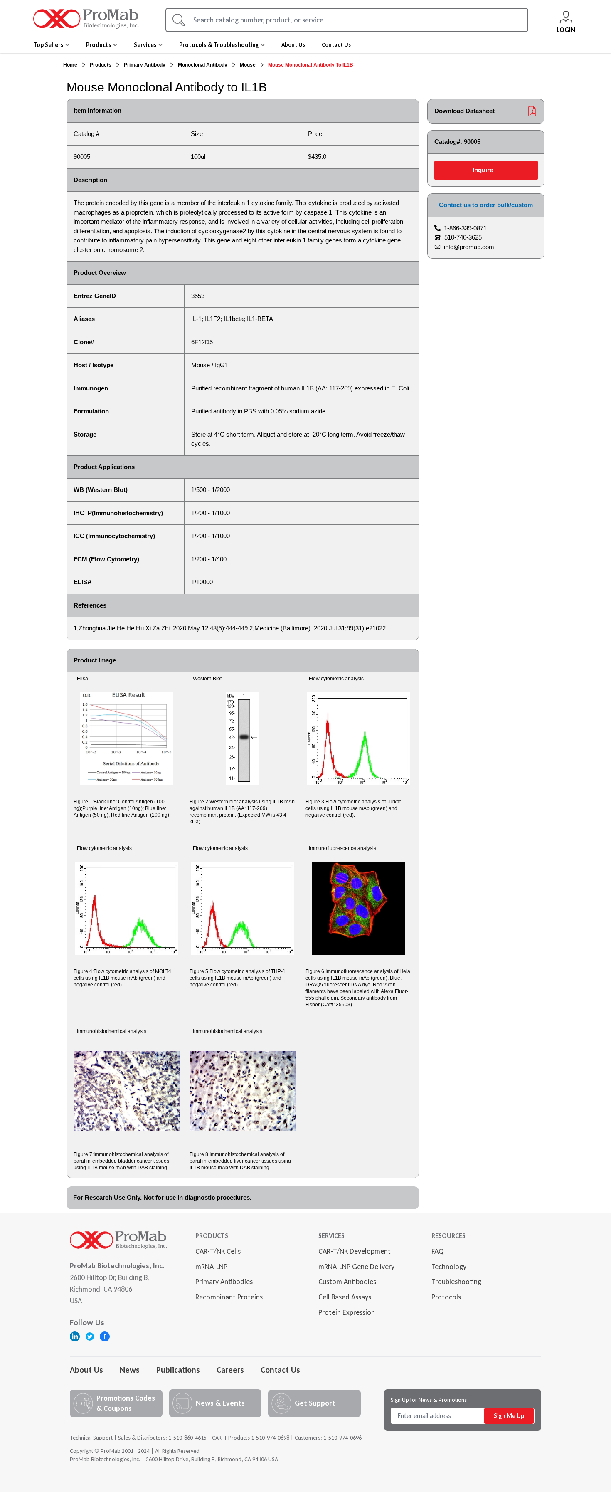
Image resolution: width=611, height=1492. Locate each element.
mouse (248, 65)
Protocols (446, 1297)
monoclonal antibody (202, 65)
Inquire (483, 169)
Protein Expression (346, 1312)
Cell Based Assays (344, 1297)
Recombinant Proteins (229, 1297)
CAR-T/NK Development (354, 1251)
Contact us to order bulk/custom (486, 204)
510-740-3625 (463, 237)
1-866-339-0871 (465, 228)
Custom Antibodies (347, 1281)
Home (70, 65)
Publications (178, 1370)
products (100, 65)
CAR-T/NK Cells (218, 1251)
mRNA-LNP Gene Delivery (356, 1266)
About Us (86, 1370)
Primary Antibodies (224, 1281)
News (130, 1370)
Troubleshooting (456, 1281)
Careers (230, 1370)
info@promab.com (469, 246)
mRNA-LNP (211, 1266)
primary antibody (144, 65)
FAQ (437, 1251)
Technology (448, 1266)
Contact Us (280, 1370)
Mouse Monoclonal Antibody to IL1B (310, 65)
